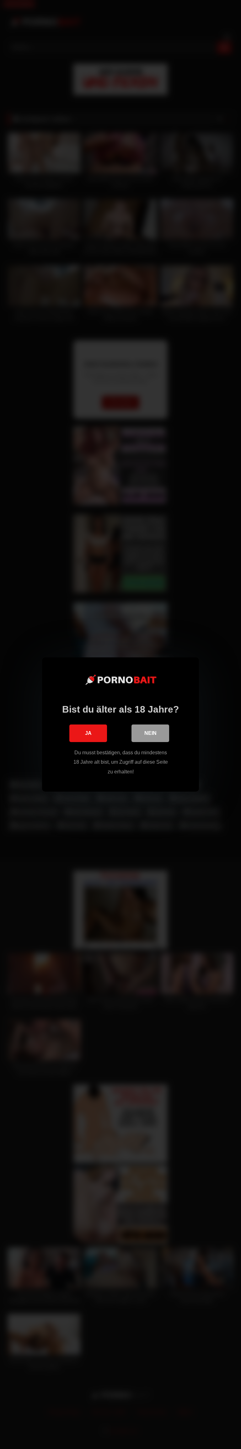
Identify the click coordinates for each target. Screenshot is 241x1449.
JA (88, 733)
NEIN (150, 733)
